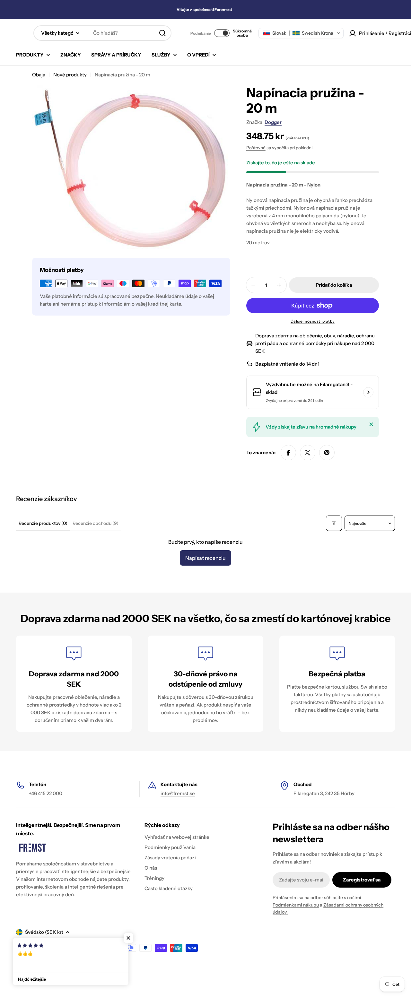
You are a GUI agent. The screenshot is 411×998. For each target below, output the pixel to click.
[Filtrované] (334, 523)
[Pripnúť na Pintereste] (327, 452)
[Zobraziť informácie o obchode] (368, 392)
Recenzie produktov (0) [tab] (43, 523)
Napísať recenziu (205, 558)
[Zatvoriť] (371, 424)
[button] (301, 33)
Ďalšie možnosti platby (313, 321)
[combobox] (102, 33)
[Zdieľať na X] (307, 452)
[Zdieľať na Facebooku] (288, 452)
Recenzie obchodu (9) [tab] (95, 523)
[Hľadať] (162, 33)
